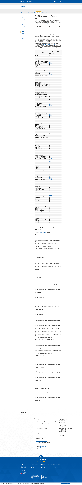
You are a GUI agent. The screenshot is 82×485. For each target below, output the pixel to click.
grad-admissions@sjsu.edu (42, 447)
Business (32, 468)
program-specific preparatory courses (49, 44)
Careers (42, 475)
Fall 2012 (22, 38)
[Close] (81, 483)
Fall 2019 (22, 24)
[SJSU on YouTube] (44, 461)
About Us (50, 12)
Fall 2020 (22, 21)
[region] (41, 483)
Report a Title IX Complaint (55, 474)
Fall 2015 (22, 33)
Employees (42, 476)
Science (32, 477)
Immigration (43, 478)
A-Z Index (42, 468)
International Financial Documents (30, 12)
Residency (21, 12)
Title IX (41, 464)
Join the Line (37, 443)
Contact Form (53, 468)
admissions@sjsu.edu (43, 446)
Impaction (38, 12)
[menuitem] (22, 10)
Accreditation (37, 464)
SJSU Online (23, 470)
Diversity (43, 464)
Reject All (63, 483)
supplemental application (50, 23)
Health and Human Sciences (34, 473)
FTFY (26, 10)
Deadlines (50, 10)
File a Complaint (54, 473)
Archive (25, 15)
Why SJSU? (22, 10)
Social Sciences (33, 478)
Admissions (23, 6)
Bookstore (42, 473)
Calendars (42, 474)
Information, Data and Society (35, 474)
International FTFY (36, 10)
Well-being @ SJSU (44, 480)
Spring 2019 (23, 26)
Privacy (54, 464)
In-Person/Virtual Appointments (41, 441)
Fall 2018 (22, 28)
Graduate (54, 10)
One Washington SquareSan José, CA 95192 (24, 467)
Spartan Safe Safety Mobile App (45, 479)
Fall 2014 (22, 35)
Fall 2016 (22, 31)
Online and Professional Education (35, 476)
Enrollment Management (24, 7)
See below (50, 56)
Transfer (30, 10)
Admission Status (44, 12)
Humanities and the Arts (34, 475)
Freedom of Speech (44, 477)
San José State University (26, 1)
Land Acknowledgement (49, 464)
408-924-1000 (23, 468)
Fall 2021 (22, 17)
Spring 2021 (23, 19)
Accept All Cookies (67, 483)
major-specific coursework (42, 232)
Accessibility (32, 464)
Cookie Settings (58, 464)
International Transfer (43, 10)
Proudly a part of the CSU (23, 472)
